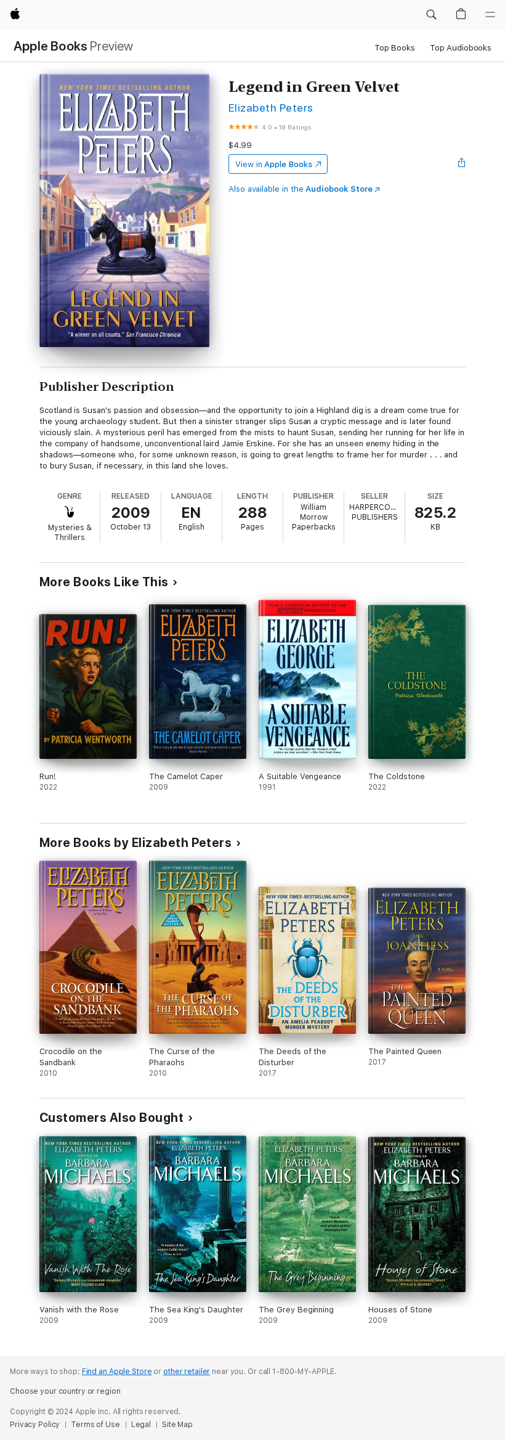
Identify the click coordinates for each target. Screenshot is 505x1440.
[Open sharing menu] (461, 164)
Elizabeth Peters (270, 107)
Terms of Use (95, 1424)
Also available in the (300, 189)
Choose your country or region (65, 1391)
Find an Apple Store (117, 1371)
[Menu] (490, 15)
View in (273, 164)
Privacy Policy (35, 1424)
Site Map (177, 1424)
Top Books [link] (394, 47)
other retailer (186, 1371)
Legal (141, 1424)
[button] (431, 15)
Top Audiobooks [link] (460, 47)
